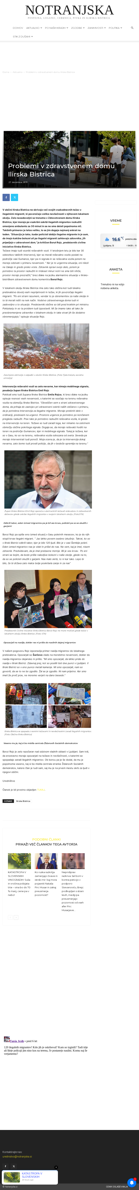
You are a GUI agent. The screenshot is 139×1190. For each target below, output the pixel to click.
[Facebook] (6, 197)
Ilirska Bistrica (23, 801)
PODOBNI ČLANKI (46, 839)
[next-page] (16, 917)
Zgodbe (76, 27)
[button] (132, 28)
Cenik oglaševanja (117, 1186)
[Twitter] (14, 197)
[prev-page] (10, 917)
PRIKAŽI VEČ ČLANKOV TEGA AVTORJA (46, 844)
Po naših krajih (55, 27)
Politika (114, 27)
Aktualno (32, 27)
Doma (6, 72)
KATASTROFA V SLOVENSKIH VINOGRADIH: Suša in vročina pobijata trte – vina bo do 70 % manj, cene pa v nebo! (19, 883)
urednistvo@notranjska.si (17, 1156)
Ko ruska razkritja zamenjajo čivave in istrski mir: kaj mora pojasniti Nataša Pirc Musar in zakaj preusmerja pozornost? (46, 883)
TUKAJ (41, 789)
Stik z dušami (21, 36)
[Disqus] (46, 983)
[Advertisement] (69, 102)
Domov (18, 27)
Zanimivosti (95, 27)
